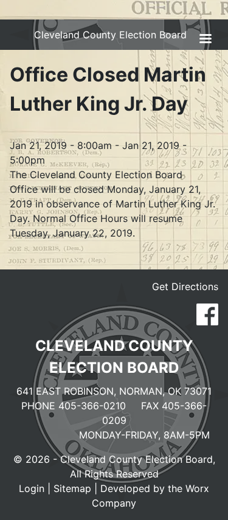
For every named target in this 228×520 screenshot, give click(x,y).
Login (31, 488)
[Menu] (205, 39)
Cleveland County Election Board (110, 35)
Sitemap (72, 488)
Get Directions (185, 286)
